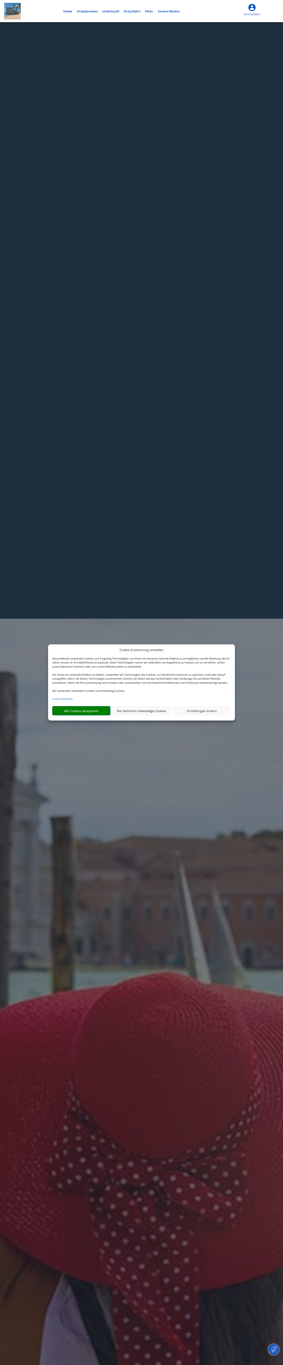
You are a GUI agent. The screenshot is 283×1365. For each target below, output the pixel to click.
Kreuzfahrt (132, 11)
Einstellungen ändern (202, 711)
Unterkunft (110, 11)
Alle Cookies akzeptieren (81, 711)
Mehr (149, 11)
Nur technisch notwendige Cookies (141, 711)
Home (67, 11)
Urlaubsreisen (87, 11)
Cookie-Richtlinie (62, 699)
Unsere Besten (169, 11)
